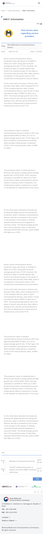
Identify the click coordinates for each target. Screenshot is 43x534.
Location (5, 517)
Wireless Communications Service (22, 461)
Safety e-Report (8, 521)
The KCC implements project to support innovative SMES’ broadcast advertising (22, 469)
